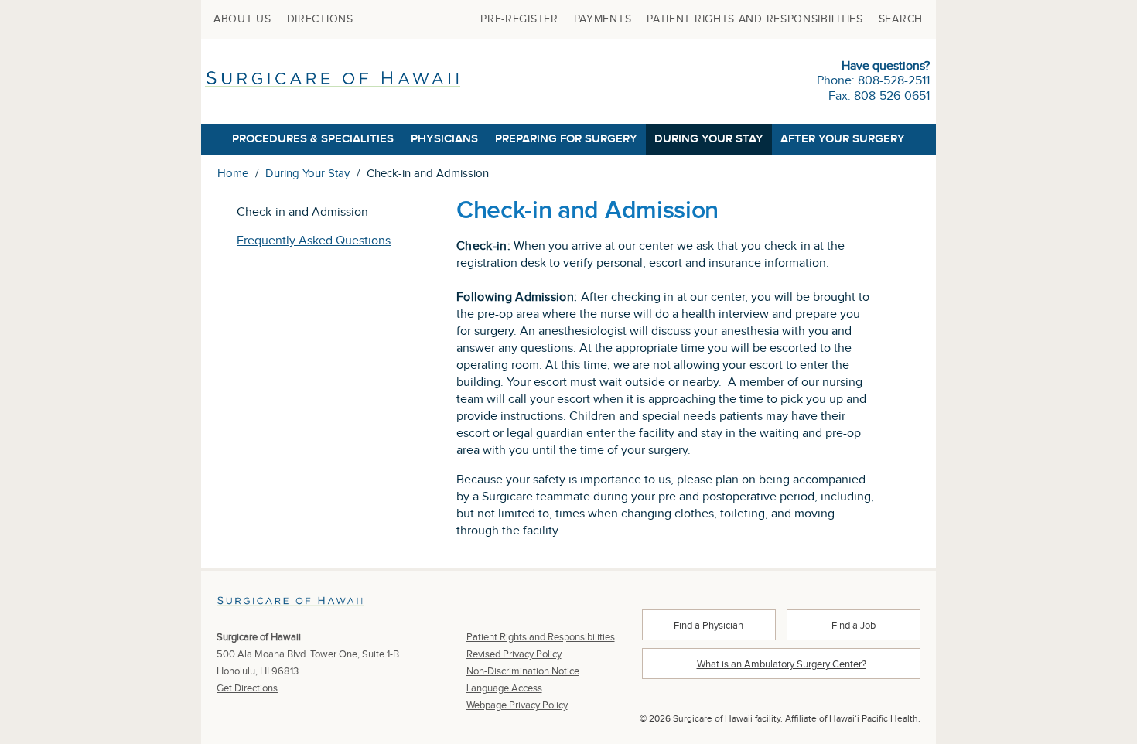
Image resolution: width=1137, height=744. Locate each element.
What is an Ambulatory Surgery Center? (781, 664)
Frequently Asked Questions (314, 241)
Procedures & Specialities (313, 138)
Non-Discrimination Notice (522, 671)
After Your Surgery (842, 138)
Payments (603, 19)
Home (232, 173)
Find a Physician (708, 625)
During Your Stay (708, 138)
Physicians (444, 138)
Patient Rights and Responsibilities (755, 19)
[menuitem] (242, 19)
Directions (320, 19)
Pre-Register (519, 19)
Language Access (504, 688)
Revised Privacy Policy (514, 654)
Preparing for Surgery (566, 138)
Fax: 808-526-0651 (879, 96)
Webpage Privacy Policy (517, 705)
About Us (242, 19)
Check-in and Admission (302, 212)
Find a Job (853, 625)
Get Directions (247, 688)
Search (901, 19)
